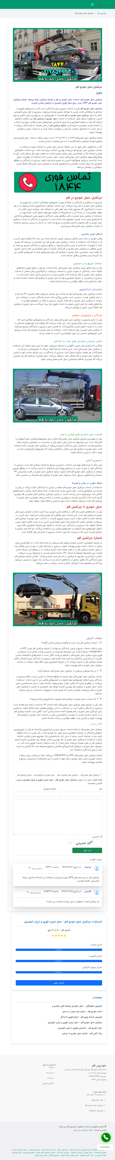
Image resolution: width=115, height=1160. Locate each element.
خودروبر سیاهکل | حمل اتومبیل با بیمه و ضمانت (87, 1149)
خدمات (50, 1078)
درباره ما (49, 1073)
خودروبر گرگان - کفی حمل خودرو (47, 1155)
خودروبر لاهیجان (100, 1152)
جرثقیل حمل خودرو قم (94, 1105)
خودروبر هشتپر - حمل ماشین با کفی (26, 1149)
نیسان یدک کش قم (95, 1095)
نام (100, 788)
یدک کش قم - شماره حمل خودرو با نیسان (82, 1033)
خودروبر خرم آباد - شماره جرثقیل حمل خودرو (52, 1152)
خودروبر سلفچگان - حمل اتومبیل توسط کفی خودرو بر (77, 1006)
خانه (51, 1067)
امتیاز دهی (59, 983)
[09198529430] (106, 1137)
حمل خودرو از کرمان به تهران (81, 1152)
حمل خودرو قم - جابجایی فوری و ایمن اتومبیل (80, 1028)
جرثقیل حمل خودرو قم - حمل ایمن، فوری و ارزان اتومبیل (75, 1022)
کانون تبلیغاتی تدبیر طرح (83, 1130)
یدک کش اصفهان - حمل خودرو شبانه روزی (77, 1155)
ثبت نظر (87, 850)
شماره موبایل (49, 788)
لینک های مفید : (99, 1091)
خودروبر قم (101, 13)
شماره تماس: (101, 1079)
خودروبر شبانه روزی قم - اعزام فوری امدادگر (81, 1017)
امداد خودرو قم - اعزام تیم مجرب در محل (82, 1011)
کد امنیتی (97, 836)
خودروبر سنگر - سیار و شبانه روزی (54, 1149)
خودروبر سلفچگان (96, 1111)
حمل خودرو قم (98, 1100)
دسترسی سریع (49, 1064)
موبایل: (103, 1076)
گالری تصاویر (47, 1083)
